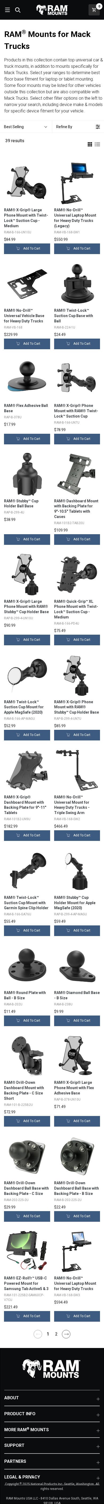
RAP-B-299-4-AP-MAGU (70, 914)
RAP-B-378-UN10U (67, 1099)
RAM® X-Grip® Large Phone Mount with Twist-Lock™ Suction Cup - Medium (26, 218)
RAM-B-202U (13, 1004)
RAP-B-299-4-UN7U (67, 719)
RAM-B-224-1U (64, 327)
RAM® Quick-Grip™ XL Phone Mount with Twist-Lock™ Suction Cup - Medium (76, 609)
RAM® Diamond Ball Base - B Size (77, 995)
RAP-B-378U (13, 417)
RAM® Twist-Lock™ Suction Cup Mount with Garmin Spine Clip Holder (26, 902)
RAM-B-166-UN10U (17, 232)
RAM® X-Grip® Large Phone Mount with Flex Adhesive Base (74, 1087)
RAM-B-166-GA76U (17, 914)
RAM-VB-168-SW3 (67, 1295)
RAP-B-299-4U (14, 512)
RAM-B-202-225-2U (68, 1200)
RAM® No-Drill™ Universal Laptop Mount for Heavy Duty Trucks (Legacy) (75, 218)
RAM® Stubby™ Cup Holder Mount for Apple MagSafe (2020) (74, 902)
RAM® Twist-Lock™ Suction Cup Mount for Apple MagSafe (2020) (24, 707)
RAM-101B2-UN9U (17, 819)
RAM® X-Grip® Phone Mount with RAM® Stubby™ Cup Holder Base (76, 707)
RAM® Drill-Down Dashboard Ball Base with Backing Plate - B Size (76, 1188)
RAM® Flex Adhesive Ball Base (26, 408)
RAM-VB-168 (13, 327)
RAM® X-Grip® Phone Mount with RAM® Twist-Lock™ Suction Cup (76, 410)
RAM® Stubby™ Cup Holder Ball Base (21, 503)
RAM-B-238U (63, 1004)
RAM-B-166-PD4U (66, 623)
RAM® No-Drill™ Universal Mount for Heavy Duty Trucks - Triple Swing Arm (72, 805)
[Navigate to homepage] (52, 10)
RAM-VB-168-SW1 (67, 232)
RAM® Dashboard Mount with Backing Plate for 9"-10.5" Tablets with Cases (76, 509)
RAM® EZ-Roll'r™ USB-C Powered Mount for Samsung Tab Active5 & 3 (26, 1283)
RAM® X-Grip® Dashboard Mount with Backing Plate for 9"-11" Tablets (25, 805)
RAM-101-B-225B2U (18, 1105)
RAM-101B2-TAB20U (69, 523)
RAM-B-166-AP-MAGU (19, 719)
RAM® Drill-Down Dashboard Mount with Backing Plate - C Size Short (24, 1090)
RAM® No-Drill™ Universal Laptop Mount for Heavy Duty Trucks (75, 1283)
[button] (26, 127)
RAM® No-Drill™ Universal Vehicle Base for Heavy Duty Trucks (24, 315)
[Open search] (17, 10)
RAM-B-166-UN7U (66, 422)
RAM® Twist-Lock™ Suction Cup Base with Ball (73, 315)
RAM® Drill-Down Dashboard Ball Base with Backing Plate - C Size (26, 1188)
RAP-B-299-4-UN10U (18, 618)
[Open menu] (7, 10)
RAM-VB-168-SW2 (67, 819)
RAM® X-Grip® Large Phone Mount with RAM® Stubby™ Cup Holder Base (26, 606)
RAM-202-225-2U (16, 1200)
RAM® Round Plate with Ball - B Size (25, 995)
